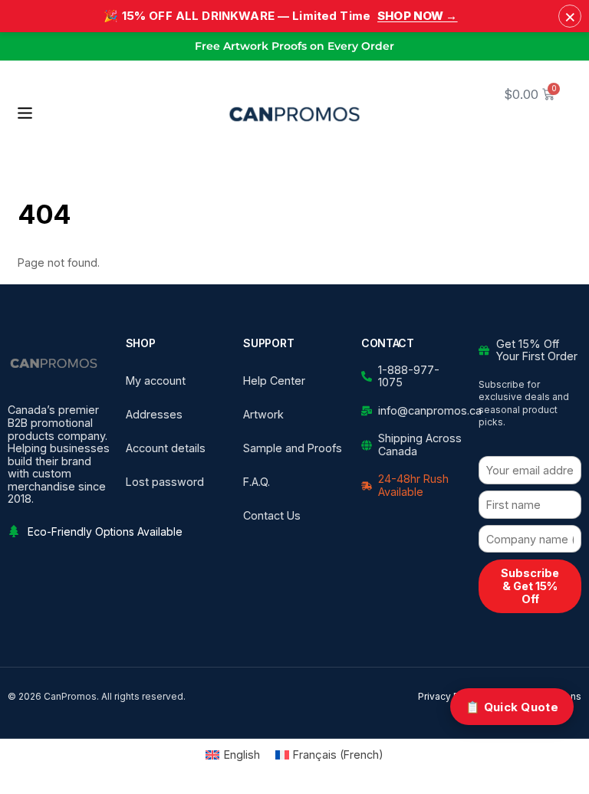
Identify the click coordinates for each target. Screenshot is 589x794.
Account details (166, 447)
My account (156, 380)
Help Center (274, 380)
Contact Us (272, 515)
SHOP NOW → (417, 15)
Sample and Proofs (292, 447)
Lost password (165, 481)
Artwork (263, 414)
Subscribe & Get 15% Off (530, 585)
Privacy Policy (449, 696)
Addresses (154, 414)
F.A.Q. (256, 481)
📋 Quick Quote (512, 707)
